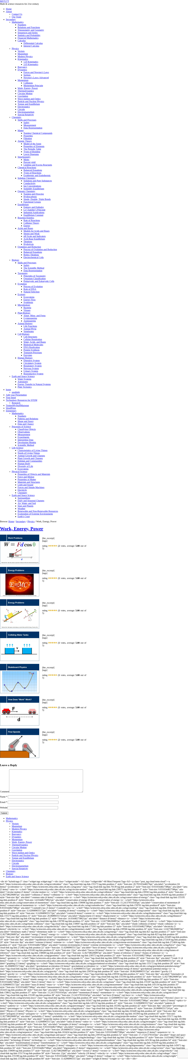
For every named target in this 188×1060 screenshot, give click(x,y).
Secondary (11, 19)
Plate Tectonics (25, 387)
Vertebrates (29, 331)
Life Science (17, 448)
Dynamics (22, 69)
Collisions (28, 83)
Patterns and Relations (28, 418)
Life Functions (30, 326)
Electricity (22, 490)
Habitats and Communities (30, 461)
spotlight (16, 392)
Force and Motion (26, 477)
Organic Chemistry (26, 191)
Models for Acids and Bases (36, 231)
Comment (4, 791)
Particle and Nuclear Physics (31, 101)
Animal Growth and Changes (31, 455)
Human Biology (25, 358)
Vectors (21, 51)
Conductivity (30, 183)
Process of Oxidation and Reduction (40, 249)
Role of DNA (30, 289)
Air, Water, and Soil (27, 503)
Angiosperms (30, 321)
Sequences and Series (28, 32)
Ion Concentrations (32, 186)
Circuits (21, 109)
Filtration (28, 138)
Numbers (22, 25)
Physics (15, 48)
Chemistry (16, 117)
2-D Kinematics (31, 64)
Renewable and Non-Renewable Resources (38, 511)
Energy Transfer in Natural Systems (34, 384)
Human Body (24, 463)
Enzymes (28, 355)
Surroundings (24, 498)
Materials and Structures (29, 482)
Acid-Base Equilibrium (34, 239)
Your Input (11, 397)
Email (3, 802)
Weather (21, 508)
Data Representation (33, 128)
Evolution (22, 284)
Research (16, 403)
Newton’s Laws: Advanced (36, 77)
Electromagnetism (26, 112)
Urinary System (31, 371)
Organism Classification (35, 278)
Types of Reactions (32, 173)
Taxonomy (23, 273)
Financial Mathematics (28, 38)
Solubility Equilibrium (34, 188)
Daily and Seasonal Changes (31, 500)
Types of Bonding (32, 151)
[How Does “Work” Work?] (19, 725)
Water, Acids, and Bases (35, 342)
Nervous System (31, 368)
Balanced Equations (33, 170)
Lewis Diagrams (31, 154)
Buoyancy (22, 67)
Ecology (21, 294)
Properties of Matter (27, 479)
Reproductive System (33, 373)
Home (9, 9)
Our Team (16, 17)
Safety (26, 122)
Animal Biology (25, 323)
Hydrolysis (29, 244)
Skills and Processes (27, 120)
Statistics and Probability (29, 35)
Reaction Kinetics (26, 217)
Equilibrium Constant (33, 215)
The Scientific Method (34, 268)
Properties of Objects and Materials (34, 474)
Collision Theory (31, 223)
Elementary (11, 410)
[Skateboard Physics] (19, 692)
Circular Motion (25, 93)
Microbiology (24, 305)
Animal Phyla (30, 329)
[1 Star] (49, 546)
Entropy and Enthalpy (34, 207)
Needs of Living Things (29, 453)
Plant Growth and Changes (30, 458)
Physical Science (19, 471)
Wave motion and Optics (29, 99)
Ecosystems (29, 297)
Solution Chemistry (27, 178)
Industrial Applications (34, 212)
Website (3, 807)
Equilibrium (23, 204)
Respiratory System (33, 366)
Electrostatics (24, 106)
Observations (24, 432)
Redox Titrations (31, 255)
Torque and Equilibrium (29, 104)
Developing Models (27, 442)
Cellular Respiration (33, 339)
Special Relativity (26, 114)
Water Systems (24, 379)
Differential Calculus (33, 43)
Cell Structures (30, 336)
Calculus (22, 40)
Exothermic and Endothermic (37, 175)
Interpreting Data (25, 440)
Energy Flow (30, 299)
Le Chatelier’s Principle (34, 210)
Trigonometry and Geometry (31, 30)
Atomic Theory (25, 141)
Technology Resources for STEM (21, 400)
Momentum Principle (33, 85)
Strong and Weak (32, 233)
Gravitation (23, 96)
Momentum (23, 80)
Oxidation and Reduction (29, 247)
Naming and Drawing (34, 194)
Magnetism (23, 54)
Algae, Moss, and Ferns (35, 315)
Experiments (23, 437)
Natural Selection (32, 292)
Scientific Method (26, 445)
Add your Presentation (16, 395)
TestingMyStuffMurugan (17, 405)
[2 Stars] (51, 546)
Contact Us (17, 14)
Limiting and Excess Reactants (38, 165)
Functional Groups (32, 202)
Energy (27, 225)
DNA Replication (32, 347)
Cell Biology (24, 334)
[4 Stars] (54, 546)
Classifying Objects (27, 429)
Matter (21, 130)
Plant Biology (24, 313)
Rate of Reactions (32, 220)
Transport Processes (33, 352)
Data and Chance (26, 424)
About (9, 11)
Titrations (28, 241)
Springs (27, 75)
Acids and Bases (25, 228)
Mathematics (18, 22)
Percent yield (30, 162)
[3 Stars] (52, 546)
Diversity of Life (25, 466)
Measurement (30, 125)
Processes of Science (21, 426)
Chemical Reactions (27, 167)
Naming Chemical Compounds (38, 133)
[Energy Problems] (19, 595)
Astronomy (23, 381)
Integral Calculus (31, 46)
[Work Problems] (19, 563)
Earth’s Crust (24, 516)
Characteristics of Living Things (32, 450)
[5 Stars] (56, 546)
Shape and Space (25, 421)
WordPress (11, 408)
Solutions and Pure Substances (38, 180)
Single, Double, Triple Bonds (37, 199)
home (8, 389)
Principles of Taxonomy (35, 276)
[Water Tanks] (19, 660)
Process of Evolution (33, 286)
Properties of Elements (34, 146)
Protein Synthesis (32, 350)
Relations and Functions (29, 27)
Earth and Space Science (23, 376)
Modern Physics (25, 56)
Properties (28, 136)
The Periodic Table (32, 149)
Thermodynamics (26, 91)
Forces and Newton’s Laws (36, 72)
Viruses (27, 310)
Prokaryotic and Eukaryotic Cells (39, 281)
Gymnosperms (30, 318)
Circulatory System (32, 363)
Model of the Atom (32, 143)
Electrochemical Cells (34, 257)
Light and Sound (25, 485)
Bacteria (27, 307)
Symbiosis (28, 302)
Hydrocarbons (30, 196)
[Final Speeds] (19, 757)
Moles (26, 159)
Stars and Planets (25, 506)
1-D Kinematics (31, 62)
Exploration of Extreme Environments (35, 514)
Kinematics (23, 59)
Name (3, 796)
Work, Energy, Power (28, 88)
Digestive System (32, 360)
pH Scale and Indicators (35, 236)
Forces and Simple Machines (31, 487)
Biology (15, 260)
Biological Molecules (33, 344)
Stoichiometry (24, 157)
